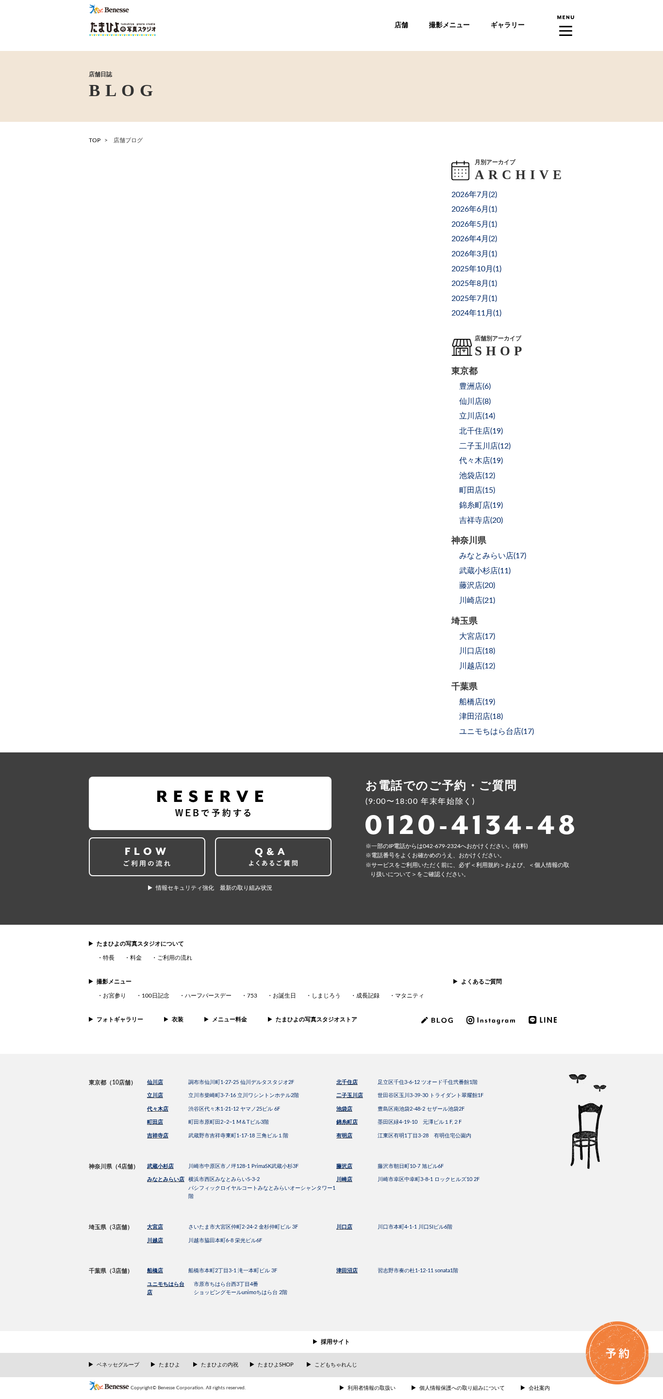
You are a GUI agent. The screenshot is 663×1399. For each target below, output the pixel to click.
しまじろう (326, 996)
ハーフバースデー (208, 996)
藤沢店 (344, 1166)
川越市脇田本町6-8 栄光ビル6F (225, 1240)
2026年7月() (474, 195)
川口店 (344, 1227)
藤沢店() (477, 585)
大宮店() (477, 636)
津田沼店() (481, 716)
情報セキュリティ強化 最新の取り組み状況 (214, 888)
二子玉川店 (349, 1095)
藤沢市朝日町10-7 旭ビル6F (411, 1166)
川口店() (477, 651)
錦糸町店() (481, 505)
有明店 (344, 1135)
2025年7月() (474, 298)
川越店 (155, 1240)
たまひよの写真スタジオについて (140, 944)
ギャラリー (508, 25)
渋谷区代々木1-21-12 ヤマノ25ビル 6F (234, 1109)
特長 (109, 958)
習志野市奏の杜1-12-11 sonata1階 (418, 1270)
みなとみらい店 (165, 1179)
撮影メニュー (449, 25)
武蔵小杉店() (485, 571)
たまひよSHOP (276, 1364)
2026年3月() (474, 254)
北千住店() (481, 431)
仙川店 (155, 1082)
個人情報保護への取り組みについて (462, 1388)
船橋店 (155, 1270)
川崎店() (477, 600)
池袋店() (477, 476)
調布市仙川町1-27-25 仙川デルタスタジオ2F (241, 1082)
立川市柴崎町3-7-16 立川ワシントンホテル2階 (243, 1095)
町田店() (477, 490)
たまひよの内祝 (219, 1364)
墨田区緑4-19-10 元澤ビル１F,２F (420, 1122)
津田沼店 (347, 1270)
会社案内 (539, 1388)
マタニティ (409, 996)
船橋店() (477, 702)
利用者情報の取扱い (372, 1388)
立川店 (155, 1095)
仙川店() (475, 401)
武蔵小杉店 (160, 1166)
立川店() (477, 416)
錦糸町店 (347, 1122)
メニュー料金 (229, 1019)
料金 (136, 958)
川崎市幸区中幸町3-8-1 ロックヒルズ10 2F (429, 1179)
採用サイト (335, 1342)
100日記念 (155, 996)
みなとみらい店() (492, 556)
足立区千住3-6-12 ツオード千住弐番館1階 (428, 1082)
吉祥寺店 (157, 1135)
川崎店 (344, 1179)
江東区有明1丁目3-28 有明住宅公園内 (424, 1135)
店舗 (401, 25)
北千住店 (347, 1082)
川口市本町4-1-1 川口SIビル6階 (415, 1227)
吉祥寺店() (481, 520)
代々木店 (157, 1109)
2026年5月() (474, 224)
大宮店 (155, 1227)
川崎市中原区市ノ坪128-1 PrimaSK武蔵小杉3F (243, 1166)
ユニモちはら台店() (496, 731)
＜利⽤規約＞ (487, 865)
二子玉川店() (485, 446)
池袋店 (344, 1109)
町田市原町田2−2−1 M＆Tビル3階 (228, 1122)
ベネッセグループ (118, 1364)
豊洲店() (475, 386)
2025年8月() (474, 283)
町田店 (155, 1122)
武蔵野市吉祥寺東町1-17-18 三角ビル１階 (238, 1135)
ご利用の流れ (174, 958)
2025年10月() (476, 269)
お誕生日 (284, 996)
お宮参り (114, 996)
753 (252, 996)
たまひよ (169, 1364)
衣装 (177, 1019)
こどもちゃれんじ (336, 1364)
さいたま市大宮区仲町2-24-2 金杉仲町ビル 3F (243, 1227)
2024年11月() (476, 313)
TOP (94, 140)
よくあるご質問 (481, 981)
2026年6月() (474, 209)
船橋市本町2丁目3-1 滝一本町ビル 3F (232, 1270)
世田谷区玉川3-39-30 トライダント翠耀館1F (430, 1095)
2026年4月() (474, 239)
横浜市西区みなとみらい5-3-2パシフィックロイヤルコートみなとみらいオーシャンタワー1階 (261, 1188)
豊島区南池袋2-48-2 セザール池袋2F (421, 1109)
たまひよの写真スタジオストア (316, 1019)
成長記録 (368, 996)
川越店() (477, 666)
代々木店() (481, 461)
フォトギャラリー (120, 1019)
